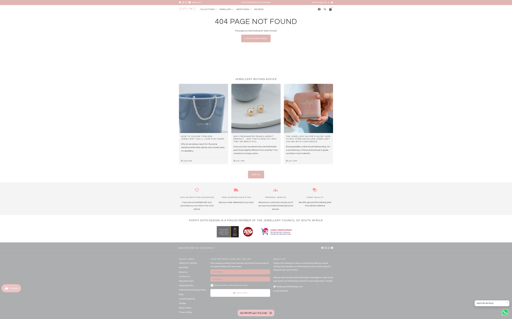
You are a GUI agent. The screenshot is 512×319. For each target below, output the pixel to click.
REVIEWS (259, 9)
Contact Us (184, 276)
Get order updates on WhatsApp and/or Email (230, 285)
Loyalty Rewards (187, 299)
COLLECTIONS (208, 9)
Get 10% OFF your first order (253, 313)
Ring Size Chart (186, 281)
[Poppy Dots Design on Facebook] (180, 2)
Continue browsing (256, 38)
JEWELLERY (226, 9)
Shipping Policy (186, 285)
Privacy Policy (185, 312)
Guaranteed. (265, 2)
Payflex (182, 303)
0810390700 (280, 291)
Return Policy (185, 308)
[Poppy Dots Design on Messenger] (190, 2)
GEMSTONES (244, 9)
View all (256, 174)
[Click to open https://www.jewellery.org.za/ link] (228, 231)
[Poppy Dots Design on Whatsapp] (186, 2)
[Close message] (507, 302)
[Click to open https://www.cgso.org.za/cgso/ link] (276, 231)
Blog (181, 294)
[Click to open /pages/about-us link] (248, 231)
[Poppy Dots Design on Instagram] (183, 2)
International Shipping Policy (192, 290)
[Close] (271, 313)
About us (183, 272)
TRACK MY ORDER (188, 263)
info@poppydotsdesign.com (288, 286)
